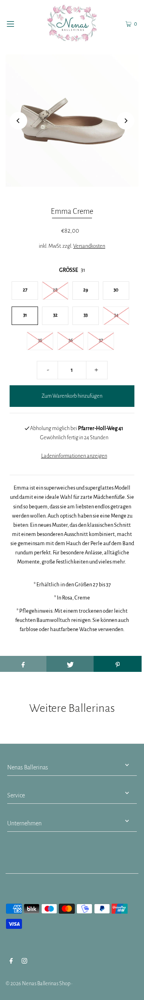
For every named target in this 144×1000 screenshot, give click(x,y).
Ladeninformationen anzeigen (74, 456)
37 (101, 340)
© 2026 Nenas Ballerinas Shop (38, 983)
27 (25, 290)
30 (116, 290)
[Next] (125, 120)
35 (40, 340)
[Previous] (18, 120)
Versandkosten (89, 246)
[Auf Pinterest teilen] (118, 664)
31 (25, 315)
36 (70, 340)
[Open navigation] (19, 23)
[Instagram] (24, 961)
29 (85, 290)
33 (86, 315)
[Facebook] (11, 961)
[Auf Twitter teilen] (70, 664)
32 (55, 315)
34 (116, 315)
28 (55, 290)
